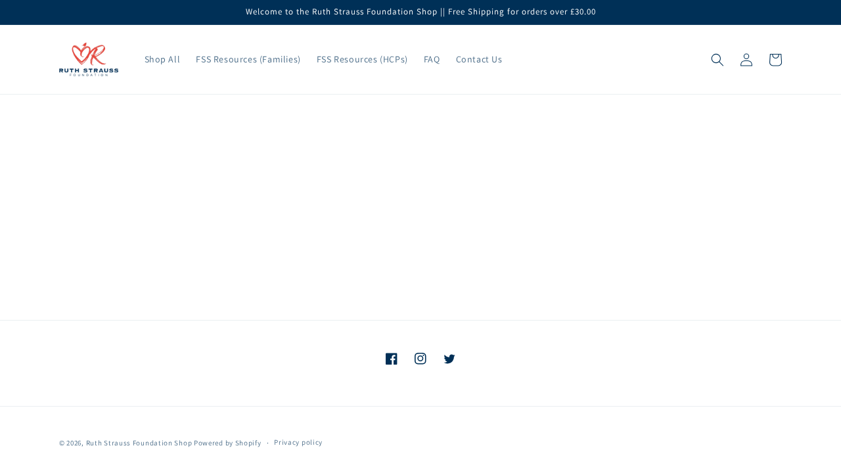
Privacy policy (298, 442)
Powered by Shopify (227, 442)
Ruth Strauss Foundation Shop (139, 442)
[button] (717, 59)
